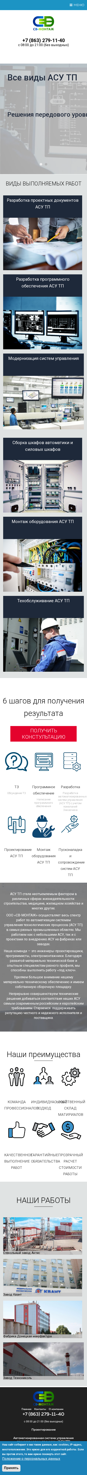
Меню (79, 5)
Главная (26, 1409)
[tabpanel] (43, 119)
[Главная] (43, 29)
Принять (11, 1468)
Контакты (40, 1409)
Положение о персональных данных (31, 1459)
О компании (56, 1409)
